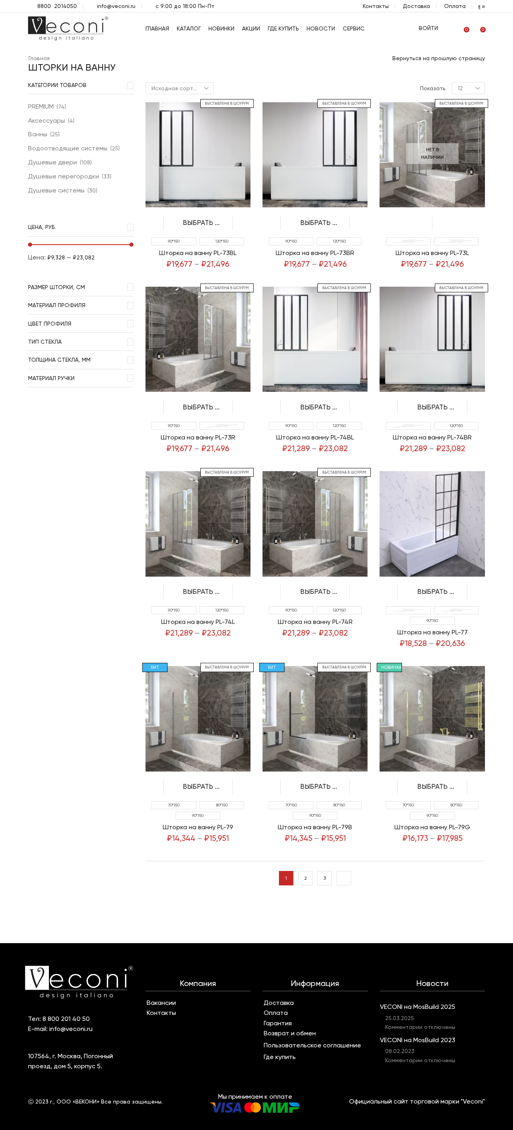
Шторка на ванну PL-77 (432, 632)
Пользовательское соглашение (312, 1045)
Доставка (416, 6)
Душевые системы (56, 190)
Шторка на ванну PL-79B (315, 827)
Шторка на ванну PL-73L (432, 253)
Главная (157, 28)
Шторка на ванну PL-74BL (315, 437)
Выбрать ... (201, 223)
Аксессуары (46, 120)
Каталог (189, 28)
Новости (321, 28)
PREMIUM (41, 106)
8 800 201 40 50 (66, 1019)
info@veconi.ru (116, 6)
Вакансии (161, 1002)
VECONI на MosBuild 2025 (417, 1007)
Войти (428, 28)
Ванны (37, 134)
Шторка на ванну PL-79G (432, 827)
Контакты (376, 6)
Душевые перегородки (63, 176)
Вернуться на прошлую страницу (438, 58)
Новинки (221, 28)
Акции (251, 28)
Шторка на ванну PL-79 (198, 827)
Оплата (455, 6)
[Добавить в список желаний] (241, 223)
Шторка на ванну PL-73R (198, 437)
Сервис (354, 28)
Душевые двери (52, 162)
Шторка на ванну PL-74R (315, 622)
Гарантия (278, 1023)
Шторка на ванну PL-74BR (432, 437)
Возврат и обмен (290, 1033)
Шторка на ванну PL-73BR (315, 253)
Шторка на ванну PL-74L (198, 622)
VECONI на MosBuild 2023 (417, 1040)
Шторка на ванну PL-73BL (197, 253)
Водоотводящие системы (67, 148)
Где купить (283, 28)
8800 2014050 (57, 6)
